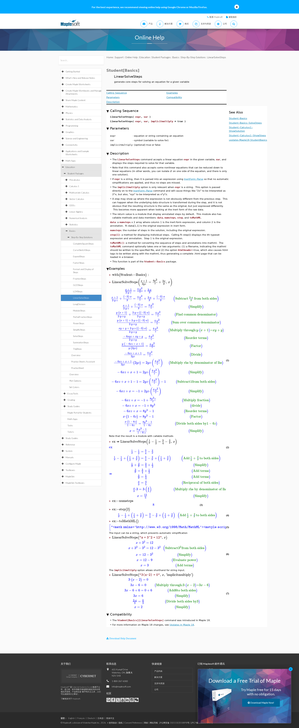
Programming (72, 125)
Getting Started (73, 71)
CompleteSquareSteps (83, 243)
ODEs (72, 205)
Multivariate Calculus (79, 192)
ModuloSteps (79, 310)
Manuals (70, 457)
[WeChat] (136, 700)
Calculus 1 (74, 186)
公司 (156, 689)
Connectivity (72, 144)
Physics (69, 113)
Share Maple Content (75, 100)
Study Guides (73, 406)
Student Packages (75, 173)
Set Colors (74, 387)
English (71, 718)
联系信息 (111, 663)
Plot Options (75, 380)
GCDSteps (78, 285)
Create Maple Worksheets (78, 84)
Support (119, 57)
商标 (146, 722)
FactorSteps (78, 262)
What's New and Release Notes (80, 78)
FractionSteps (79, 278)
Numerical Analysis (78, 218)
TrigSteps (77, 349)
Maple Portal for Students (79, 412)
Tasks (70, 425)
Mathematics (72, 106)
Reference (70, 444)
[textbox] (171, 170)
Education (70, 167)
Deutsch (91, 718)
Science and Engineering (77, 138)
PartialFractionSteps (82, 317)
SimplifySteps (79, 329)
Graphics (70, 132)
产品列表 (158, 671)
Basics (72, 231)
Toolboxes (70, 470)
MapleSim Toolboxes (75, 482)
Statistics (73, 224)
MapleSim (70, 476)
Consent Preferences (133, 722)
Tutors (70, 431)
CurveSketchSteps (81, 250)
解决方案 (158, 677)
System (69, 451)
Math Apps (71, 160)
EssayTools (72, 393)
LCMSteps (78, 291)
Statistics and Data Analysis (79, 119)
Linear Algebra (76, 211)
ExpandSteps (79, 256)
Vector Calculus (76, 199)
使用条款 (113, 722)
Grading (71, 400)
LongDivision (79, 304)
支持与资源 (159, 683)
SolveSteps (78, 336)
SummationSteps (81, 342)
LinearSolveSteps (81, 297)
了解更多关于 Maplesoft (70, 698)
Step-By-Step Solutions (82, 237)
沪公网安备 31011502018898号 (174, 722)
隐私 (121, 722)
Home (109, 57)
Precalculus (74, 179)
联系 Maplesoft (216, 17)
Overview (75, 355)
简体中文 (110, 718)
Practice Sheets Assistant (83, 361)
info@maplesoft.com (121, 686)
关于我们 (66, 663)
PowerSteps (78, 323)
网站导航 (154, 722)
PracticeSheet (77, 368)
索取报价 (233, 17)
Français (81, 718)
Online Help (131, 57)
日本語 (100, 718)
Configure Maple (73, 463)
